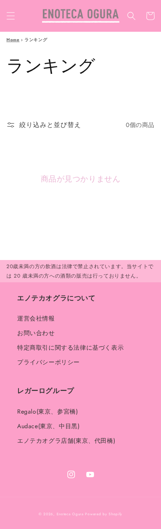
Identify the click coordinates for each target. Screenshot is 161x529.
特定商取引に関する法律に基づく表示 (70, 347)
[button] (10, 15)
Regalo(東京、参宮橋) (47, 411)
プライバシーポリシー (48, 362)
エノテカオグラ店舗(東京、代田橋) (66, 440)
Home (12, 39)
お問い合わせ (36, 333)
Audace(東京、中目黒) (48, 426)
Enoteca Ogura (70, 514)
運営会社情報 (36, 318)
